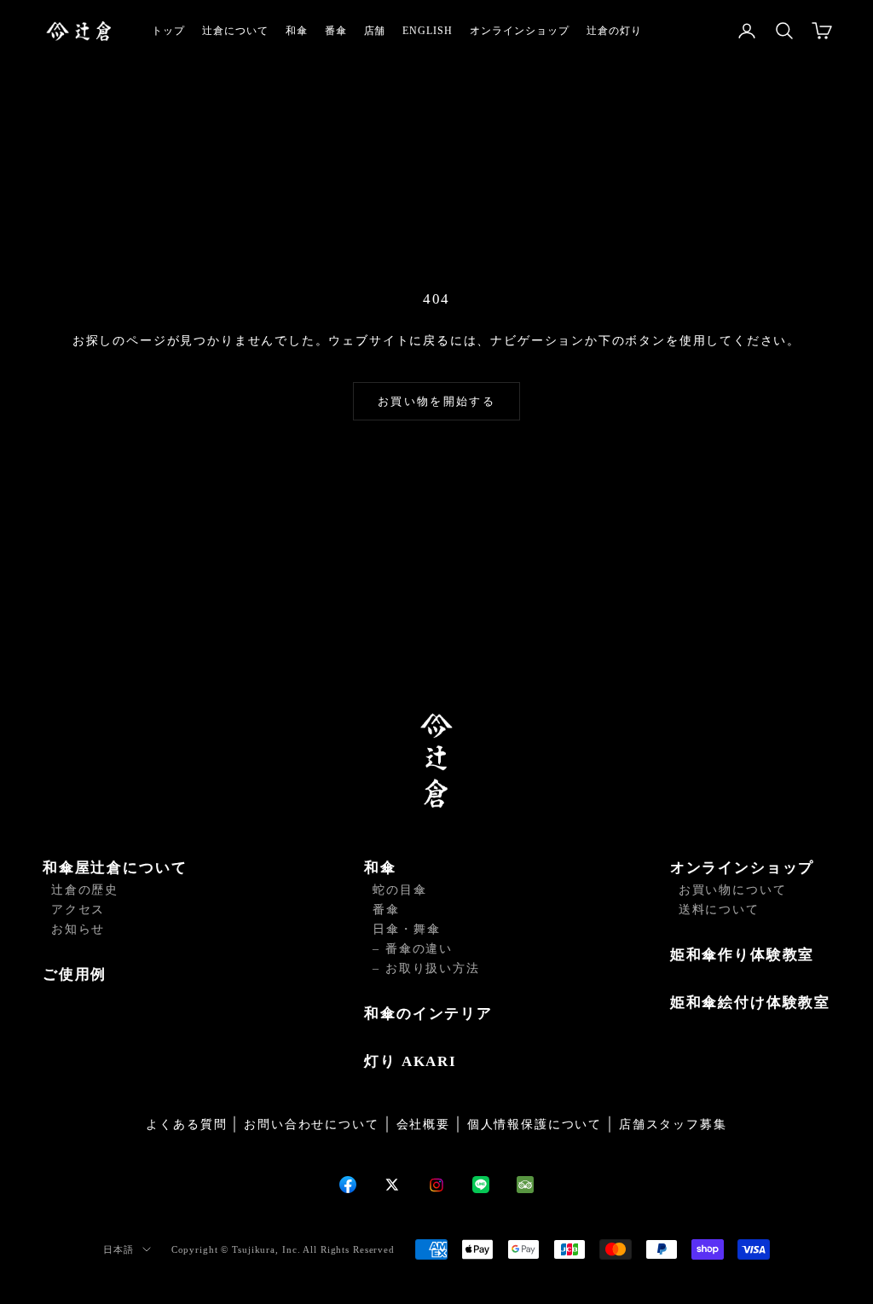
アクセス (78, 909)
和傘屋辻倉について (115, 868)
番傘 (336, 31)
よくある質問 (186, 1124)
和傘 (297, 31)
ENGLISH (427, 31)
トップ (168, 31)
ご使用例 (75, 974)
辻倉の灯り (614, 31)
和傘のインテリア (428, 1014)
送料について (719, 909)
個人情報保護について (534, 1124)
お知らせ (78, 929)
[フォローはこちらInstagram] (436, 1185)
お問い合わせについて (311, 1124)
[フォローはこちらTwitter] (392, 1184)
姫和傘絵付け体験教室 (750, 1002)
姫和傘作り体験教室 (742, 955)
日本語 (118, 1249)
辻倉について (235, 31)
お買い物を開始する (436, 401)
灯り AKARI (410, 1061)
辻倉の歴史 (85, 890)
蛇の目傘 (399, 890)
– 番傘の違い (413, 948)
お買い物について (733, 890)
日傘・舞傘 (406, 929)
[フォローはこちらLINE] (480, 1184)
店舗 (375, 31)
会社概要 (423, 1124)
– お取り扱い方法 (426, 968)
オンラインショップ (519, 31)
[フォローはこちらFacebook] (347, 1184)
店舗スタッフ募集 (673, 1124)
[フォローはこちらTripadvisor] (525, 1184)
